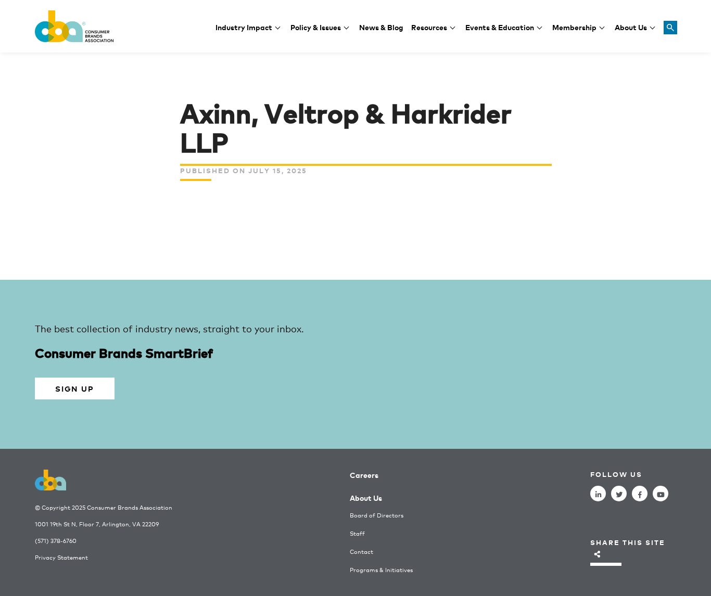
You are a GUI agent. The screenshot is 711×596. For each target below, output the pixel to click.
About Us (631, 27)
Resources (429, 27)
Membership (574, 27)
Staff (357, 533)
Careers (364, 475)
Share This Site (627, 542)
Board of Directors (376, 515)
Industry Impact (243, 27)
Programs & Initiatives (381, 570)
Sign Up (74, 388)
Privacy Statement (61, 557)
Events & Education (499, 27)
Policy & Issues (315, 27)
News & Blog (381, 27)
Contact (361, 551)
